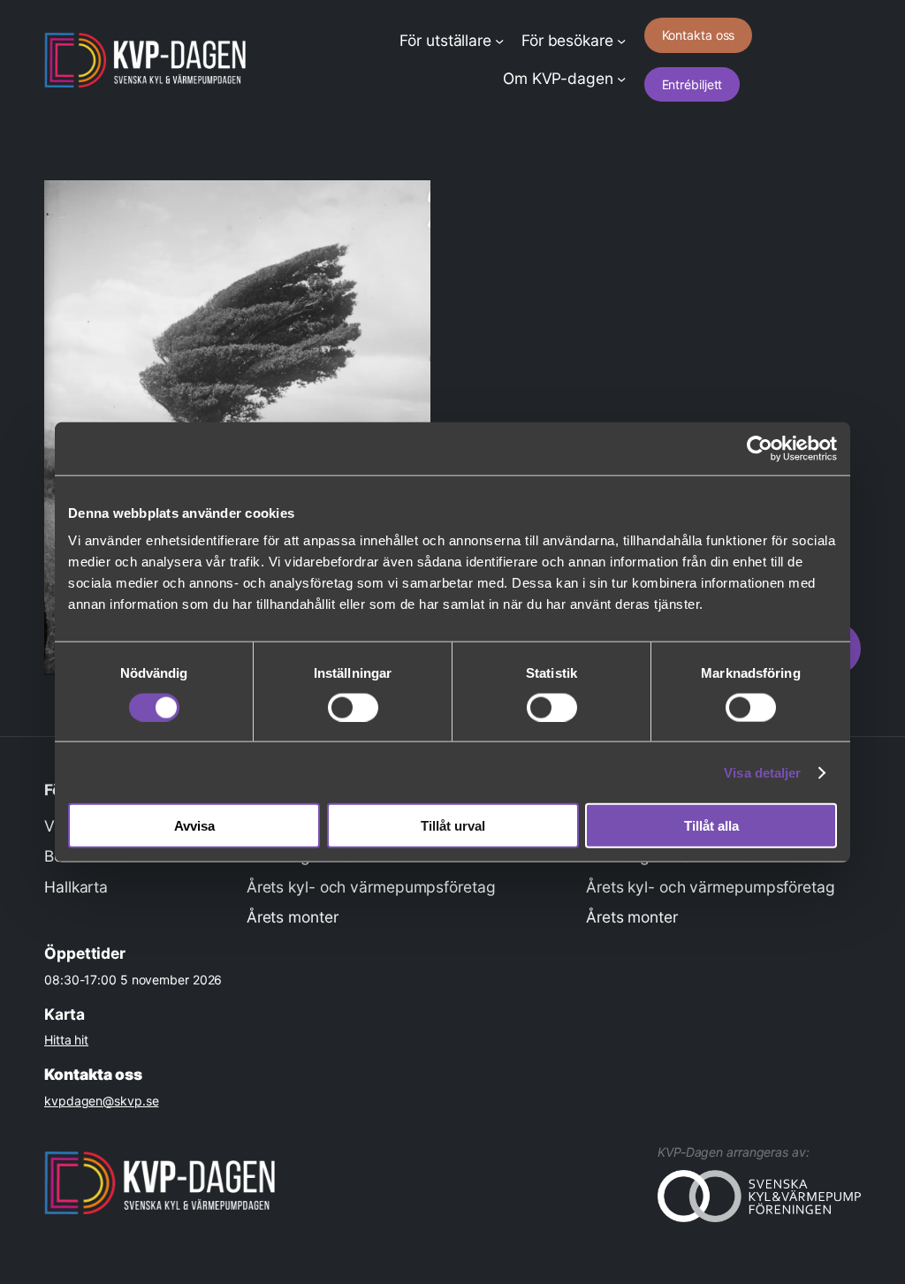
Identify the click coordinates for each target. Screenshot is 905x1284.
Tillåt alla (711, 825)
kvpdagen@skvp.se (101, 1100)
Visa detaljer (762, 771)
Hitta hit (66, 1039)
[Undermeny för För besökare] (621, 40)
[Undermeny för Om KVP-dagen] (621, 78)
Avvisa (194, 825)
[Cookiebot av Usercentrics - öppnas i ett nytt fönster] (759, 448)
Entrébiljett (692, 84)
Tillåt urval (453, 825)
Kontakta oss (698, 34)
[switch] (353, 707)
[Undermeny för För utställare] (499, 40)
